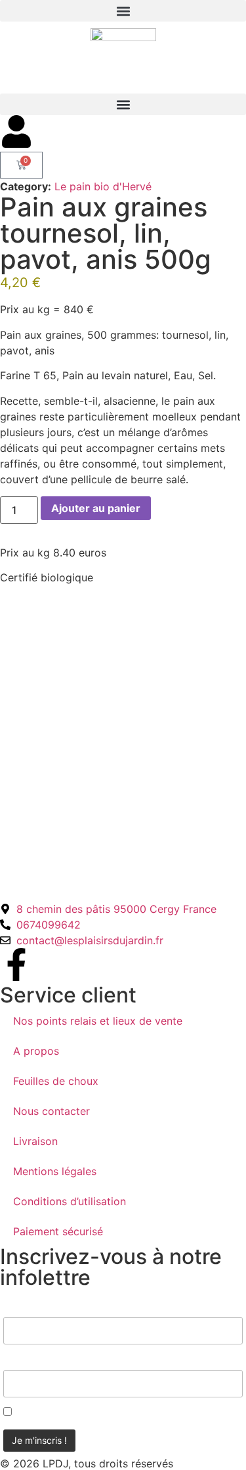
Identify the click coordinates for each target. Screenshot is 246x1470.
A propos (36, 1050)
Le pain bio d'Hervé (103, 186)
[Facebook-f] (16, 964)
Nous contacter (51, 1111)
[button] (123, 11)
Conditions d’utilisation (69, 1201)
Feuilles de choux (55, 1080)
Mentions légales (54, 1171)
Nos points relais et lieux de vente (97, 1020)
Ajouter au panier (95, 508)
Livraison (35, 1141)
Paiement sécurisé (58, 1231)
